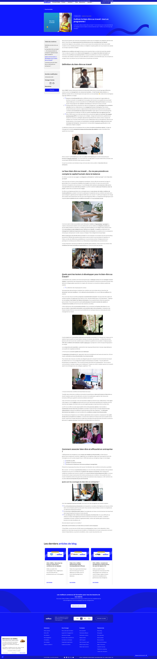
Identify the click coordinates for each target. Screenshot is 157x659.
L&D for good (82, 639)
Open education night (84, 642)
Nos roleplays (47, 642)
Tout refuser (5, 652)
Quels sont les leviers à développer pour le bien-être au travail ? (51, 58)
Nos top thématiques (101, 642)
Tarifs (76, 4)
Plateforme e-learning (102, 649)
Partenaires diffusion (83, 633)
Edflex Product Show (84, 644)
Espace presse (82, 637)
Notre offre (46, 633)
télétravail (86, 342)
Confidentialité (85, 657)
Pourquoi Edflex (56, 4)
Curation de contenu (66, 644)
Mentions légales (91, 657)
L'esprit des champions (102, 651)
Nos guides (99, 633)
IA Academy (46, 639)
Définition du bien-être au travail (51, 46)
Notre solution (47, 630)
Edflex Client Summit (84, 646)
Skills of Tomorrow (101, 644)
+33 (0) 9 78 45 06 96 (108, 0)
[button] (2, 656)
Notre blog (99, 630)
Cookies (106, 657)
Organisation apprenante (67, 642)
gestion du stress (73, 420)
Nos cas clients (100, 639)
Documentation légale (98, 657)
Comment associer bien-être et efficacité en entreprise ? (51, 64)
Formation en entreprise (67, 639)
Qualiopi (109, 657)
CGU (104, 657)
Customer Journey (101, 646)
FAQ (112, 657)
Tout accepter (23, 652)
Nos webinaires (100, 635)
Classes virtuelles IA (48, 644)
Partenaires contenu (83, 635)
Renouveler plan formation (67, 630)
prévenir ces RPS (100, 123)
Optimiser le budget (66, 635)
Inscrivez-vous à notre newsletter (83, 0)
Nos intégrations (47, 637)
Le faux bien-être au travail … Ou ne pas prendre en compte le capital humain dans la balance (51, 52)
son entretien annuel (98, 198)
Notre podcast (100, 637)
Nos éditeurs (46, 635)
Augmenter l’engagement (67, 633)
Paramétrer (14, 652)
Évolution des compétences (68, 637)
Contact (80, 657)
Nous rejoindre (82, 630)
